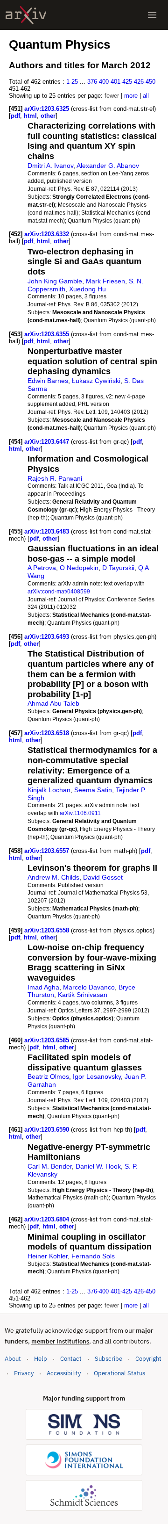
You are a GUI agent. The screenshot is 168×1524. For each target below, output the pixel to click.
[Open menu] (152, 15)
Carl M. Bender (50, 1166)
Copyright (148, 1359)
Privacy (24, 1373)
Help (40, 1359)
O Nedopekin (79, 567)
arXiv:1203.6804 (47, 1219)
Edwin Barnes (48, 380)
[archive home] (26, 15)
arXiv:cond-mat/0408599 (59, 591)
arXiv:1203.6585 (47, 1040)
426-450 (144, 81)
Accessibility (64, 1373)
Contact (71, 1359)
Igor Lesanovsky (97, 1076)
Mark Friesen (105, 281)
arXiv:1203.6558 (47, 930)
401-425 (121, 81)
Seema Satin (93, 790)
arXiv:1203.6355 (47, 334)
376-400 (98, 81)
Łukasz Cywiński (96, 380)
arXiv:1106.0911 (80, 813)
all (146, 95)
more (131, 95)
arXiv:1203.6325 (47, 108)
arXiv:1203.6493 (47, 636)
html (30, 115)
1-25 (72, 81)
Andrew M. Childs (53, 877)
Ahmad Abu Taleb (53, 703)
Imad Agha (43, 987)
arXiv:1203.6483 (47, 531)
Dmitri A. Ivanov (50, 165)
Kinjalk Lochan (49, 790)
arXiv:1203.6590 (47, 1129)
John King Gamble (55, 281)
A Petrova (42, 567)
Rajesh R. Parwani (55, 478)
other (48, 115)
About (13, 1359)
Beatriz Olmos (48, 1076)
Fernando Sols (93, 1256)
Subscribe (108, 1359)
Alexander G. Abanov (108, 165)
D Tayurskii (118, 567)
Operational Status (119, 1373)
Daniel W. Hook (98, 1166)
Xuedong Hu (87, 289)
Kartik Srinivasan (82, 994)
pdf (15, 115)
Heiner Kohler (48, 1256)
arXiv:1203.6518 (47, 733)
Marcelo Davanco (89, 987)
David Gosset (103, 877)
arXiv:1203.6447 (47, 441)
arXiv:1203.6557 (47, 850)
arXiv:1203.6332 (47, 234)
